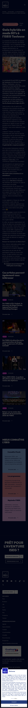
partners (10, 675)
